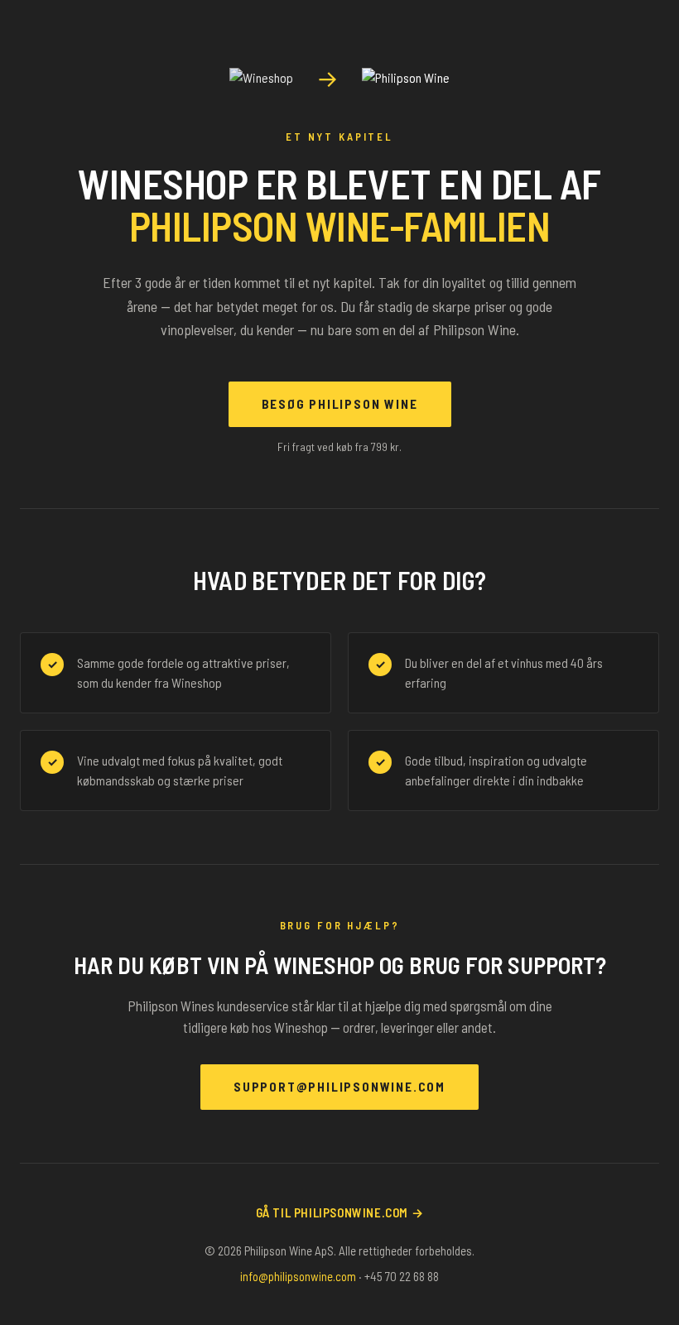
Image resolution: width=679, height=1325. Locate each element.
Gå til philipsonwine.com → (340, 1212)
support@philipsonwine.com (339, 1086)
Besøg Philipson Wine (340, 403)
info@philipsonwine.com (298, 1276)
